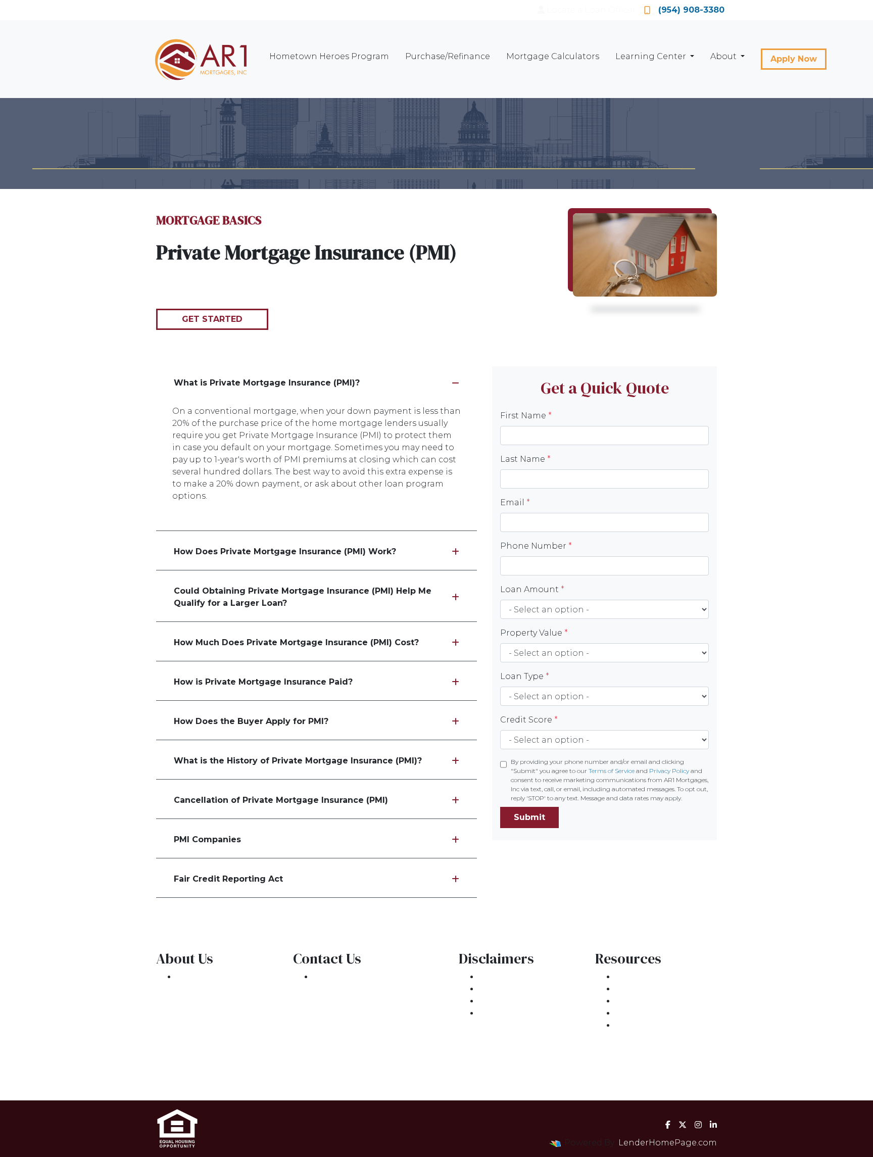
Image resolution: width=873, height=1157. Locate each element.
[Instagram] (698, 1125)
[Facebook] (667, 1125)
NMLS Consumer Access (226, 1074)
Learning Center (651, 56)
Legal (491, 977)
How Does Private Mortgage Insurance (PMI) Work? (285, 551)
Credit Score (529, 720)
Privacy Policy (669, 771)
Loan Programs (648, 977)
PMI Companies (207, 839)
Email (515, 502)
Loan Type (524, 676)
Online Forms (644, 1013)
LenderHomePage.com (667, 1142)
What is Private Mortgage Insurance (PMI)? (267, 383)
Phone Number (536, 546)
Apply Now (793, 59)
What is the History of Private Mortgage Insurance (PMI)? (298, 760)
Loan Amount (532, 589)
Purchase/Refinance (447, 56)
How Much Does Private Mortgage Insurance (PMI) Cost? (296, 642)
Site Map (497, 1013)
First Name (526, 415)
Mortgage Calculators (552, 56)
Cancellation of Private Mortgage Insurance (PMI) (281, 800)
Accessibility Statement (528, 1001)
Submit (529, 817)
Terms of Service (612, 771)
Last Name (525, 459)
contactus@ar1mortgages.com (378, 1013)
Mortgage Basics (651, 1001)
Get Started (212, 319)
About (724, 56)
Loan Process (643, 989)
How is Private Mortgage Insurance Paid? (263, 682)
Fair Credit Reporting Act (228, 879)
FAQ (624, 1025)
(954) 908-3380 (691, 10)
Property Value (534, 633)
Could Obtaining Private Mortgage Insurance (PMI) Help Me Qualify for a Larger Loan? (302, 597)
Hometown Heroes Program (329, 56)
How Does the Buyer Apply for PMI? (251, 721)
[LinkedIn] (713, 1125)
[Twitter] (682, 1125)
